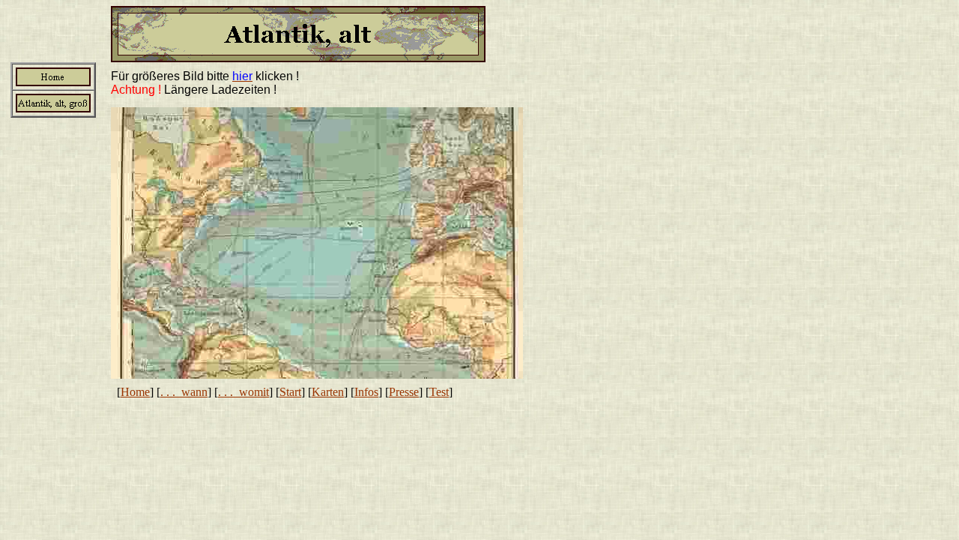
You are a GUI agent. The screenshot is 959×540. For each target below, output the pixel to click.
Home (135, 392)
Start (290, 392)
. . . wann (184, 392)
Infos (366, 392)
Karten (328, 392)
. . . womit (243, 392)
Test (439, 392)
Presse (404, 392)
